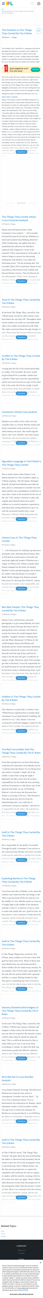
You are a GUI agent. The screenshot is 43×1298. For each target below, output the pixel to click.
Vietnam (3, 1236)
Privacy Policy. (23, 1290)
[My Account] (39, 4)
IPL (3, 9)
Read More (21, 281)
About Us (21, 1250)
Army (2, 1231)
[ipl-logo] (9, 5)
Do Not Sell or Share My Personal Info (21, 1294)
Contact (21, 1253)
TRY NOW (35, 70)
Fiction (3, 1234)
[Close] (40, 1262)
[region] (21, 1279)
